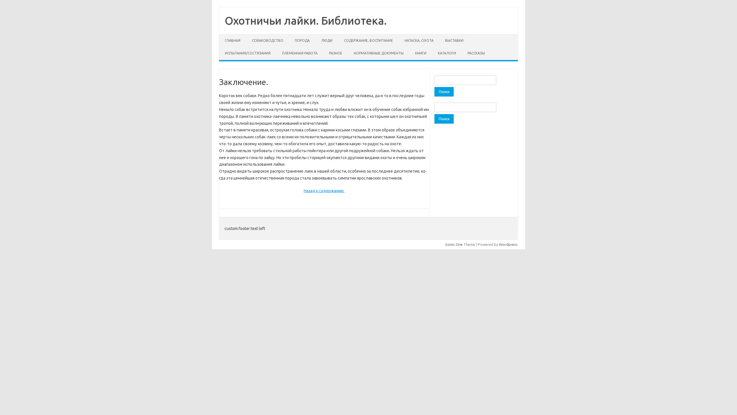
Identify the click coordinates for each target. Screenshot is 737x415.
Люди (327, 40)
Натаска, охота (419, 40)
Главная (232, 40)
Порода (302, 40)
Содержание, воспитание (368, 40)
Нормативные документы (379, 53)
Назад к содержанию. (324, 190)
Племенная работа (300, 53)
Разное (335, 53)
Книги (420, 53)
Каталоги (447, 53)
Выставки (454, 40)
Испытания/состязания (248, 53)
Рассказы (476, 53)
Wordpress (508, 244)
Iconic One (454, 244)
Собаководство (267, 40)
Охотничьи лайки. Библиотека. (306, 20)
